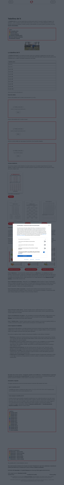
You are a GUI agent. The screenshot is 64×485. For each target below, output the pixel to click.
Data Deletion (26, 259)
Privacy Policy (38, 259)
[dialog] (32, 242)
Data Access (32, 259)
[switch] (44, 241)
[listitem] (32, 239)
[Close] (49, 226)
